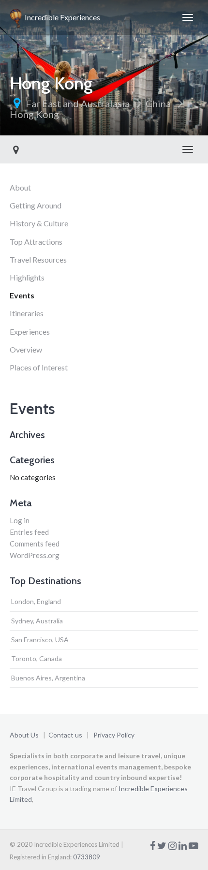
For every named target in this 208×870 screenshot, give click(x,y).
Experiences (30, 331)
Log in (20, 520)
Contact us (65, 735)
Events (22, 295)
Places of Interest (39, 367)
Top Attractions (36, 241)
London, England (36, 601)
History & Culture (39, 223)
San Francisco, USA (40, 639)
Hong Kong (34, 114)
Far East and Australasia (78, 103)
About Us (24, 735)
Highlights (27, 277)
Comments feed (34, 543)
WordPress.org (34, 555)
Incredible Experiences (61, 17)
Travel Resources (38, 259)
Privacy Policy (113, 735)
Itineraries (27, 313)
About (20, 187)
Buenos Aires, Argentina (48, 678)
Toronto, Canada (36, 658)
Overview (26, 349)
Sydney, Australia (37, 621)
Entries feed (29, 532)
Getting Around (35, 205)
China (158, 103)
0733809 (86, 857)
